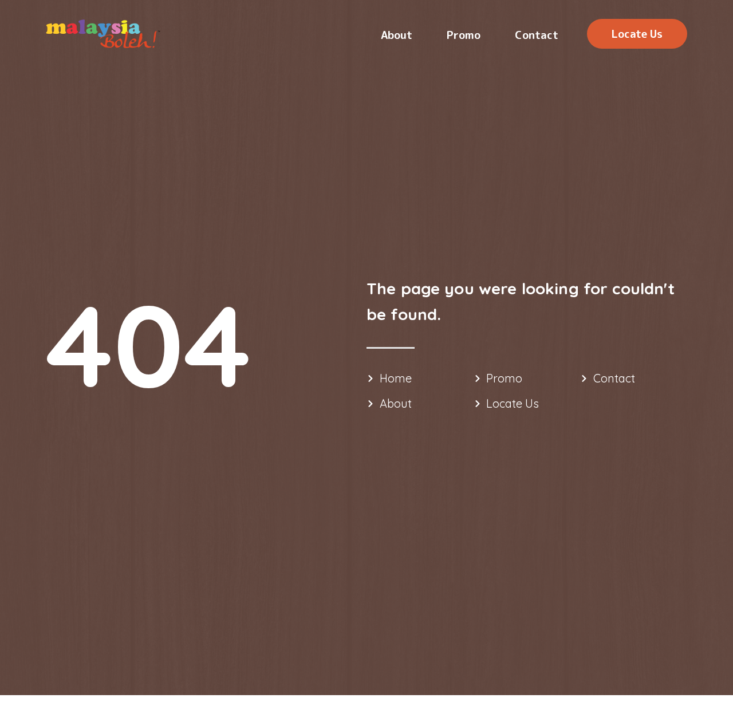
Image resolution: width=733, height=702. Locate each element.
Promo (463, 34)
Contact (536, 34)
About (396, 34)
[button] (637, 34)
